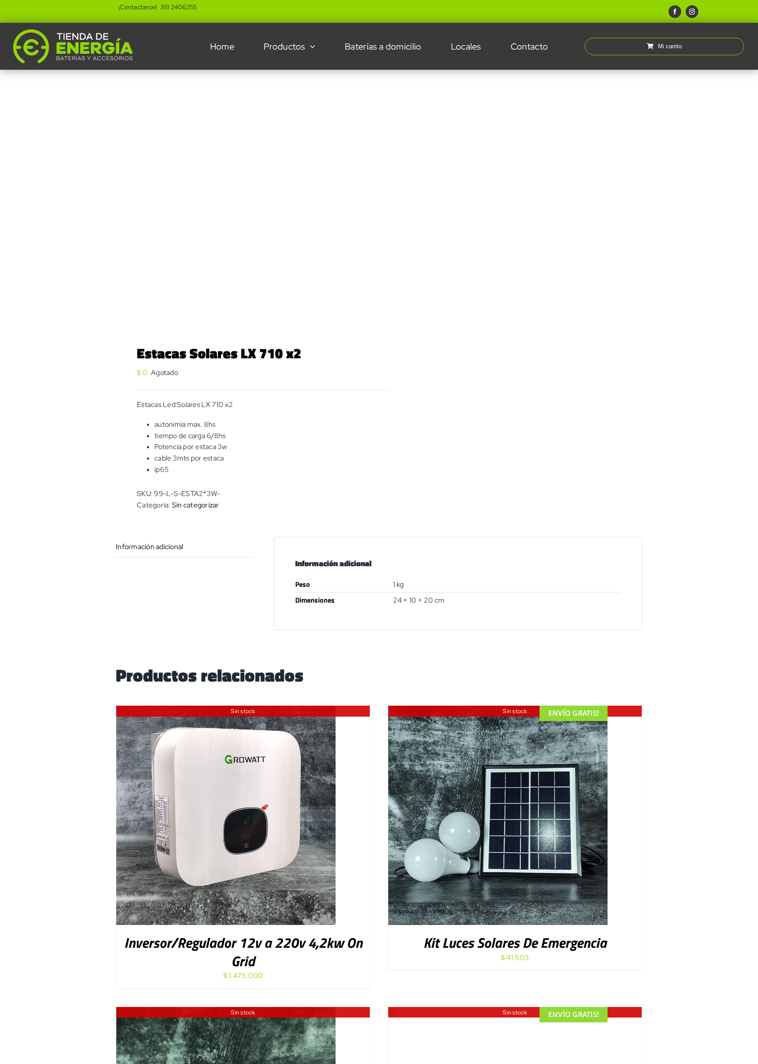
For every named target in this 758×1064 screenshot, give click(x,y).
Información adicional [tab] (149, 546)
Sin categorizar (195, 505)
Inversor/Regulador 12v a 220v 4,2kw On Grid (243, 951)
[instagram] (692, 11)
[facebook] (675, 11)
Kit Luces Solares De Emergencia (515, 942)
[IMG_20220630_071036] (242, 196)
